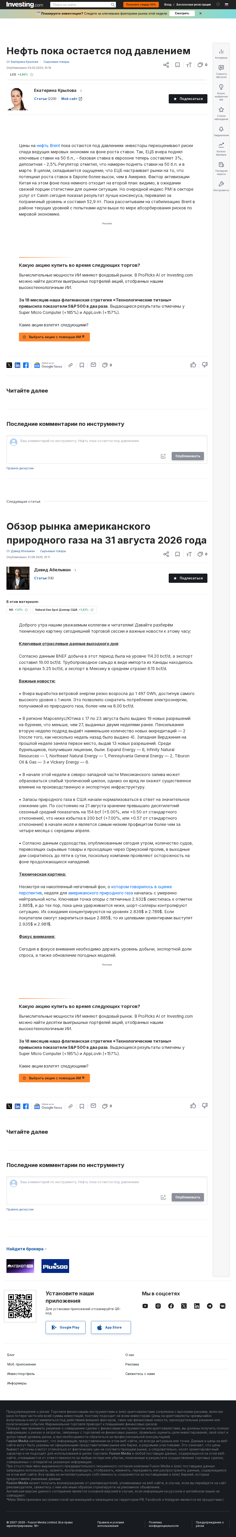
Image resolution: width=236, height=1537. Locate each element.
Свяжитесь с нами (140, 1374)
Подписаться (191, 99)
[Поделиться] (166, 65)
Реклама (132, 1364)
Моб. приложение (21, 1364)
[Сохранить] (177, 65)
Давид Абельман (52, 569)
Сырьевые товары (56, 61)
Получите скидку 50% (141, 4)
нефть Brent (48, 145)
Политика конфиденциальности (164, 1524)
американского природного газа (100, 892)
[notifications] (218, 4)
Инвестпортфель (21, 1374)
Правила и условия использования (110, 1524)
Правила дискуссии (20, 468)
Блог (11, 1355)
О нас (129, 1355)
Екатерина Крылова (55, 90)
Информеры (17, 1383)
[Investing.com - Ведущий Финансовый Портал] (24, 4)
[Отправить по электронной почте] (93, 364)
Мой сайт (69, 99)
